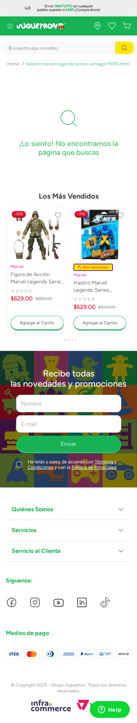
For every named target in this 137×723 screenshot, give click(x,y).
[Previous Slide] (5, 8)
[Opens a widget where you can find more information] (110, 710)
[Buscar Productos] (124, 48)
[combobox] (68, 47)
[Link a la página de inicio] (13, 64)
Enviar (68, 443)
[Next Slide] (131, 8)
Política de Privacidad (94, 467)
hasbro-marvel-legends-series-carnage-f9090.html (77, 64)
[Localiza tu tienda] (97, 26)
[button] (61, 340)
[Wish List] (112, 26)
